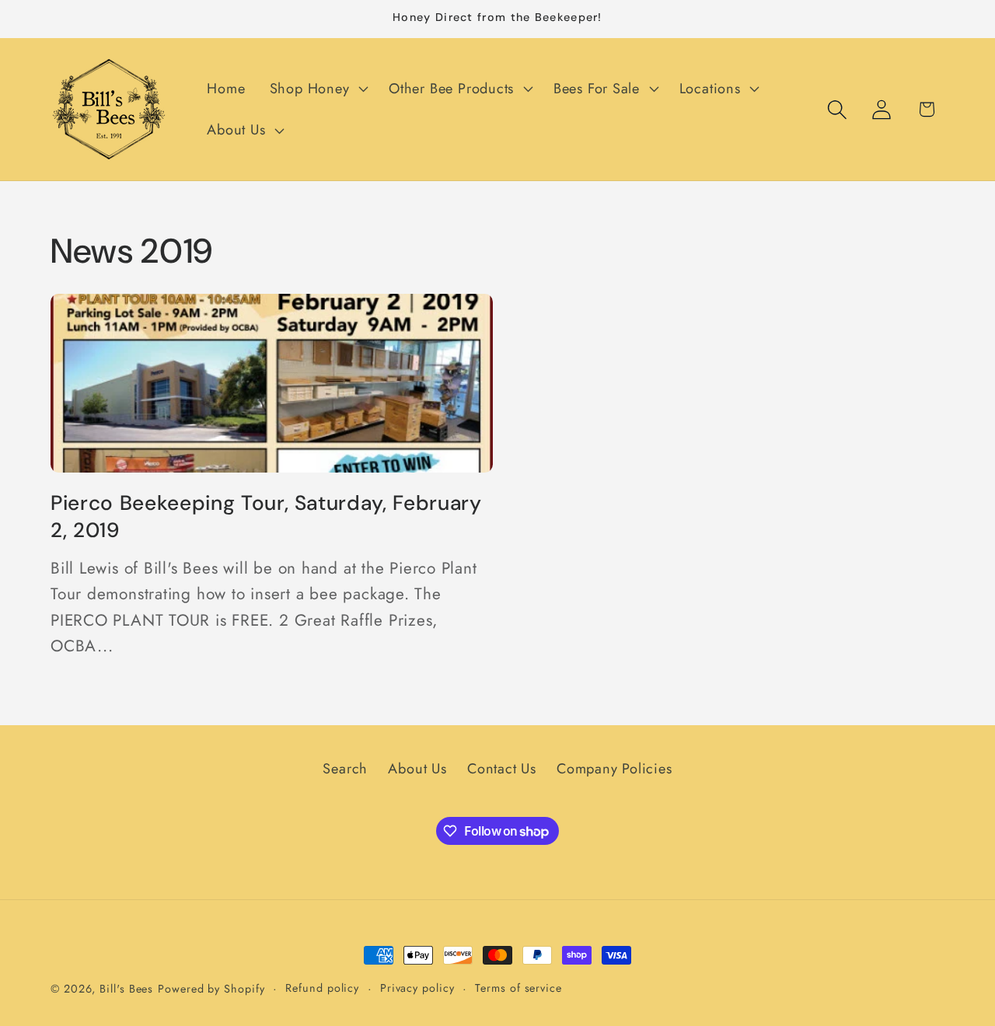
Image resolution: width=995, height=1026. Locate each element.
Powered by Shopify (211, 988)
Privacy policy (417, 988)
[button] (317, 89)
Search (345, 769)
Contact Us (501, 769)
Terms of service (518, 988)
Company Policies (614, 769)
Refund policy (322, 988)
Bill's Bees (126, 988)
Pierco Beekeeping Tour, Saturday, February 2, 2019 (266, 516)
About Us (417, 769)
